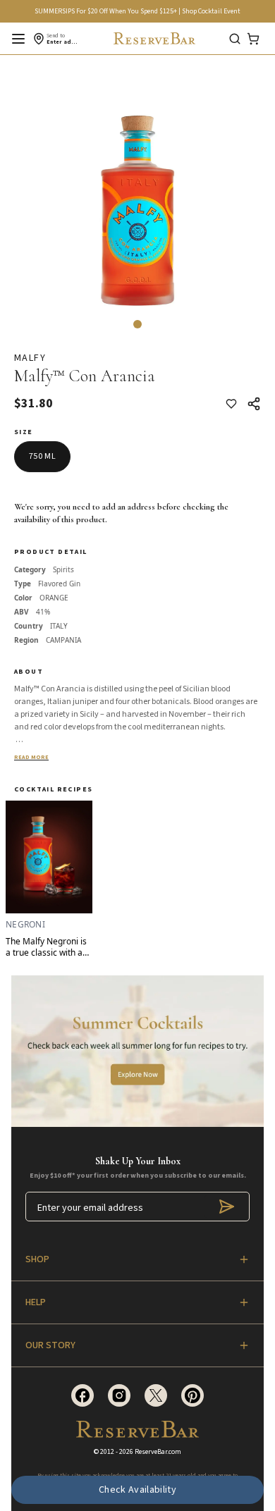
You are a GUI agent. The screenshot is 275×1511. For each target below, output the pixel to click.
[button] (137, 324)
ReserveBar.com (158, 1452)
